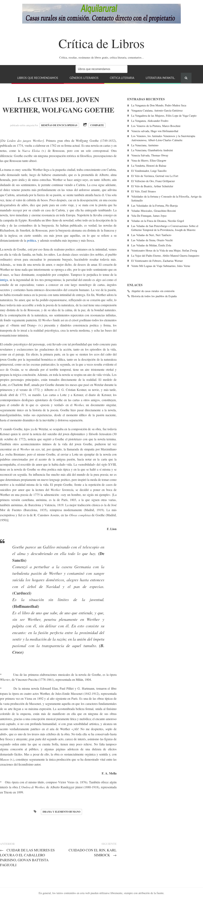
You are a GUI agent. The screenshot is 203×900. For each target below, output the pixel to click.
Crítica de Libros (101, 43)
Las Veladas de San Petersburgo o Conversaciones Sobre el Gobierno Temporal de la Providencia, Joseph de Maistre (164, 228)
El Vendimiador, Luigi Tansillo (149, 171)
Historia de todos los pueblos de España (154, 296)
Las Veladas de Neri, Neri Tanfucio (151, 235)
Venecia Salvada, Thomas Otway (149, 155)
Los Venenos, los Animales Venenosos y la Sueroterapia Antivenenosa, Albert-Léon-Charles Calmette (163, 138)
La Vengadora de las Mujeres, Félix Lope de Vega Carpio (163, 115)
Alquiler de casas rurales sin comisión (152, 291)
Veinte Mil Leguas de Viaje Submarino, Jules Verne (160, 266)
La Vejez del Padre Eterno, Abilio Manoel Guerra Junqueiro (165, 255)
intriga (4, 280)
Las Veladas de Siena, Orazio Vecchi (152, 240)
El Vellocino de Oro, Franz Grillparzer (153, 181)
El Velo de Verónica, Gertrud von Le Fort (154, 176)
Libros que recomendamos (37, 78)
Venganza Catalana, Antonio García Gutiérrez (157, 110)
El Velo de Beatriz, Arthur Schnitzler (152, 186)
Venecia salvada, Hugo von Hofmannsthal (154, 131)
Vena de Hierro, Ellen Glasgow (148, 160)
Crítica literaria (122, 78)
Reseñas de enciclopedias (59, 125)
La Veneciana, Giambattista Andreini (152, 150)
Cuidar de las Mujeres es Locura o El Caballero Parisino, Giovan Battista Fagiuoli (27, 857)
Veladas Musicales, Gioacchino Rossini (153, 211)
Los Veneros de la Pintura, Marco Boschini (155, 126)
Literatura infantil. (160, 78)
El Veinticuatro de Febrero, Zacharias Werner (157, 261)
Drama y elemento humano (61, 811)
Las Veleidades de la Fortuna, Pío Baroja (154, 205)
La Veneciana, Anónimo (144, 145)
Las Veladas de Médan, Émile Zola (151, 245)
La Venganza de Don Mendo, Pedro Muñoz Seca (158, 105)
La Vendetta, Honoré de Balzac (148, 165)
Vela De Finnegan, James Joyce (149, 215)
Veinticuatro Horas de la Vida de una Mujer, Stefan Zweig (164, 250)
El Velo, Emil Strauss (143, 191)
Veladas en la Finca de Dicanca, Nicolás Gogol (157, 221)
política (31, 240)
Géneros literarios (84, 78)
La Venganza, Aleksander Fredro (149, 121)
